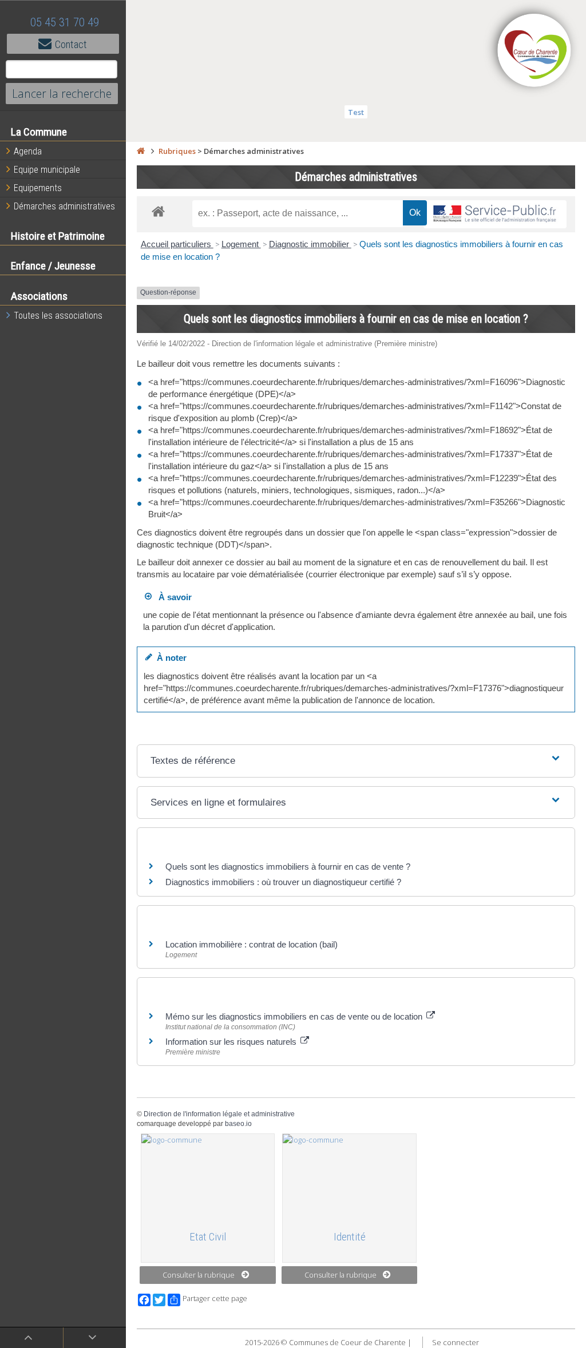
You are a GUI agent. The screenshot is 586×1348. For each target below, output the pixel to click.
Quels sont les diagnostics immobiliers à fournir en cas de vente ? (287, 866)
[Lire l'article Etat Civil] (208, 1177)
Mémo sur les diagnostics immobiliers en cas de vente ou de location (295, 1016)
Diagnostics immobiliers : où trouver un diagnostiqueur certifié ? (283, 882)
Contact (71, 44)
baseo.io (238, 1124)
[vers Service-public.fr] (495, 214)
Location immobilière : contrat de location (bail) (251, 944)
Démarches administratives (64, 206)
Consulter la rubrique (199, 1275)
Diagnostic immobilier (310, 244)
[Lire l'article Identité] (349, 1177)
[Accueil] (141, 151)
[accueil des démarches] (158, 210)
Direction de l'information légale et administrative (219, 1114)
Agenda (28, 151)
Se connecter (455, 1342)
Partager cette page (215, 1298)
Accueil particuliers (177, 244)
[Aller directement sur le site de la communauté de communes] (534, 51)
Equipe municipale (47, 169)
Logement (241, 244)
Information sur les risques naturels (232, 1041)
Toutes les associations (58, 315)
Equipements (38, 188)
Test (356, 112)
